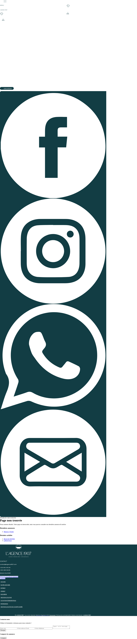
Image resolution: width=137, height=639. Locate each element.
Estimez (3, 588)
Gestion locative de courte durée (12, 607)
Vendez (3, 591)
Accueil (3, 582)
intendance (4, 604)
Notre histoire (5, 585)
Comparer (3, 638)
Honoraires (52, 615)
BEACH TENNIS (9, 539)
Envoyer (3, 630)
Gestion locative (6, 597)
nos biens (4, 594)
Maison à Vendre (9, 532)
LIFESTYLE (8, 540)
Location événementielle (8, 600)
